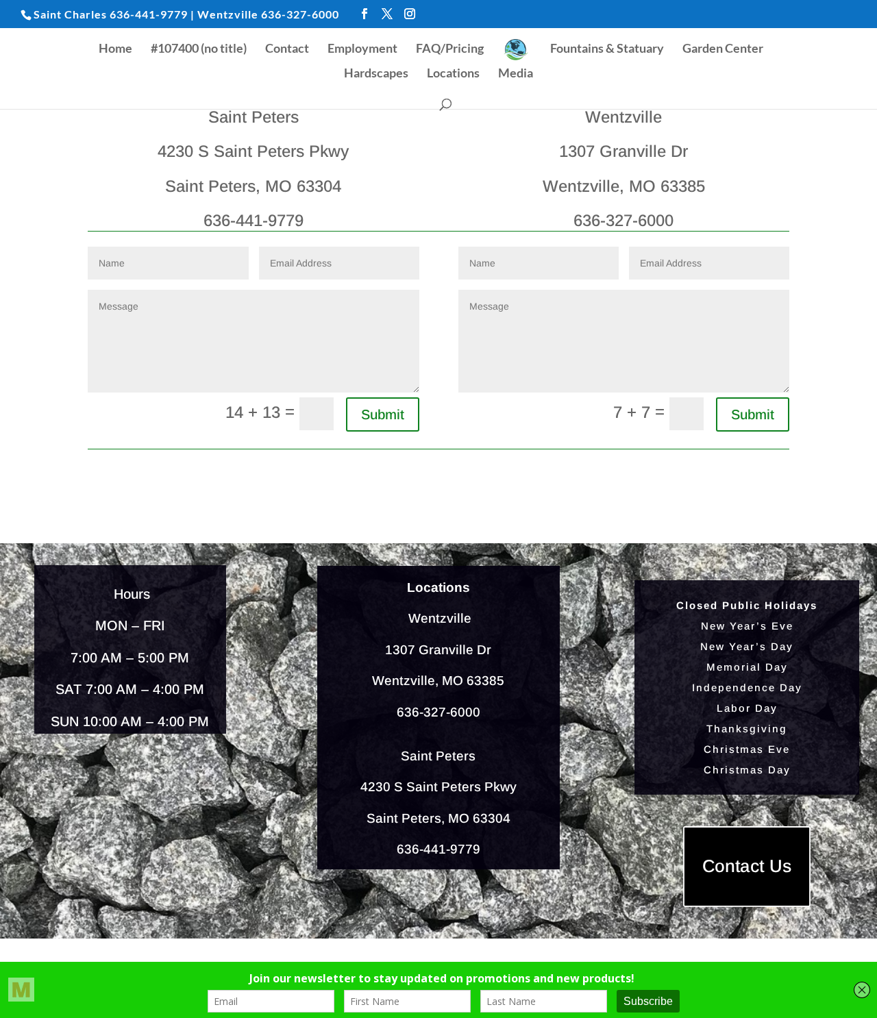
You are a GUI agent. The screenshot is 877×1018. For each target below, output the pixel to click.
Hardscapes (376, 74)
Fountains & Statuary (607, 49)
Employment (362, 49)
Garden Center (722, 49)
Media (515, 74)
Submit (382, 414)
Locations (453, 74)
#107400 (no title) (199, 49)
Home (115, 49)
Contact (287, 49)
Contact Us (747, 866)
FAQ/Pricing (450, 49)
